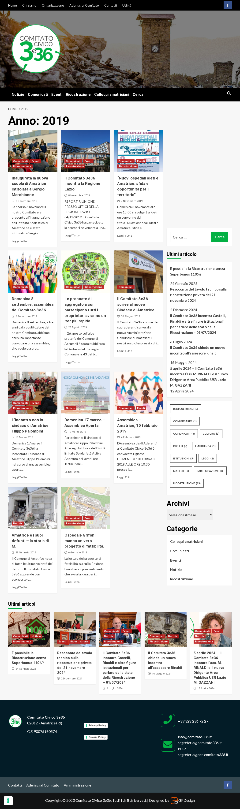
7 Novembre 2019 (131, 201)
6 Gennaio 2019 (77, 552)
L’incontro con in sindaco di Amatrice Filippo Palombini (30, 425)
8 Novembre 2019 (26, 201)
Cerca (138, 94)
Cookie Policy (97, 737)
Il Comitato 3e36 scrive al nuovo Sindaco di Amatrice (135, 304)
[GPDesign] (174, 800)
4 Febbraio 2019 (130, 437)
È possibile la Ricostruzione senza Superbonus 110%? (197, 271)
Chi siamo (29, 5)
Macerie (181, 470)
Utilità (126, 5)
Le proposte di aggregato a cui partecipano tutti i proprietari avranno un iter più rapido (85, 309)
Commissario (185, 421)
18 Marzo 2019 (24, 437)
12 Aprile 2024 (205, 688)
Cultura (211, 433)
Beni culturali (185, 408)
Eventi (56, 94)
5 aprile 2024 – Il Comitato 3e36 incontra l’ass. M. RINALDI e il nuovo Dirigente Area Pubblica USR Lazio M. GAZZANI (199, 376)
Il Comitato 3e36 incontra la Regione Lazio (82, 184)
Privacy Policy (97, 725)
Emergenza (205, 445)
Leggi (208, 458)
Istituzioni (183, 458)
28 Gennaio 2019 (25, 552)
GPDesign (186, 800)
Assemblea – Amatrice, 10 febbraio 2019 (137, 425)
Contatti (110, 5)
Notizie (18, 94)
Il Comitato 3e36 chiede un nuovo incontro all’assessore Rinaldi (197, 350)
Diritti (180, 445)
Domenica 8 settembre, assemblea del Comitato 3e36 (32, 304)
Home (12, 5)
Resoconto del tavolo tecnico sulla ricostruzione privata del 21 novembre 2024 (198, 294)
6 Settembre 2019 (26, 316)
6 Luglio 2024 (114, 688)
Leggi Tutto (19, 241)
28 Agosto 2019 (77, 327)
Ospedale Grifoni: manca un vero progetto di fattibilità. (84, 541)
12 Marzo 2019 (77, 431)
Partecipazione (210, 470)
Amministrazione (77, 785)
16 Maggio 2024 (161, 673)
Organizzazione (53, 5)
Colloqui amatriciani (111, 94)
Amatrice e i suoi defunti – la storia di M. (30, 541)
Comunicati (38, 94)
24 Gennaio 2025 (25, 668)
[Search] (229, 93)
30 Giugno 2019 (130, 316)
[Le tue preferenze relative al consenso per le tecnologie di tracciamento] (8, 800)
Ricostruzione (78, 94)
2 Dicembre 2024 (71, 678)
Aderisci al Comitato (84, 5)
